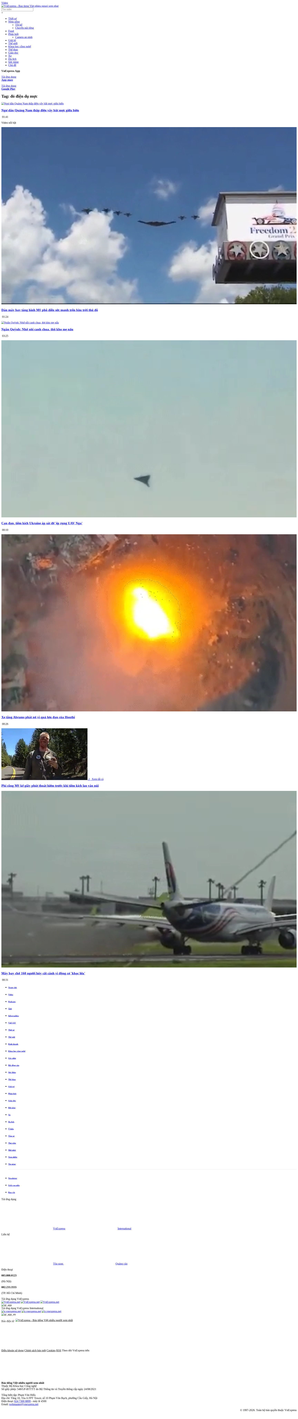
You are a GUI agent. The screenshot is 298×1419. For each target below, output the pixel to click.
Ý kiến (11, 1129)
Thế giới (12, 43)
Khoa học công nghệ (19, 46)
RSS (58, 1350)
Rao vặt (11, 1192)
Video (4, 2)
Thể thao (13, 49)
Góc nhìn (12, 1058)
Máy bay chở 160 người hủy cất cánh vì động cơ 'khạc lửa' (43, 973)
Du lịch (12, 58)
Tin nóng (12, 1164)
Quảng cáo (121, 1263)
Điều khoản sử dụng (12, 1350)
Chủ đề (12, 65)
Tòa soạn (58, 1263)
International (124, 1228)
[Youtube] (221, 1350)
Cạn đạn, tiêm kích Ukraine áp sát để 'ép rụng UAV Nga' (41, 523)
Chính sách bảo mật (35, 1350)
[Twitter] (168, 1350)
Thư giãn (12, 1143)
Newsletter (12, 1178)
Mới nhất (12, 1150)
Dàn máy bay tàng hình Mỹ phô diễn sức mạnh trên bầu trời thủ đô (49, 310)
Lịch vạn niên (13, 1185)
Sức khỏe (13, 62)
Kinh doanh (13, 1044)
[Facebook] (116, 1350)
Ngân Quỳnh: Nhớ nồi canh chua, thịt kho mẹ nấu (37, 329)
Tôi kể (18, 24)
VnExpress (59, 1228)
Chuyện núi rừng (24, 27)
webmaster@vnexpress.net (23, 1404)
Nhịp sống (14, 21)
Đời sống (12, 1108)
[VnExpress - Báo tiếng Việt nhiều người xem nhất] (29, 5)
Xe (10, 55)
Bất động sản (13, 1065)
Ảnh (10, 1009)
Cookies (51, 1350)
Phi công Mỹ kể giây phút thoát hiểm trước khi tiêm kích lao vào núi (50, 785)
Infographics (13, 1016)
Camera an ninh (23, 37)
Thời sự (12, 18)
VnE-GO (12, 1023)
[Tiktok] (27, 1377)
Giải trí (12, 40)
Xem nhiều (12, 1157)
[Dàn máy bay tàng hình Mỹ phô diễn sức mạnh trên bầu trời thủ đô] (149, 303)
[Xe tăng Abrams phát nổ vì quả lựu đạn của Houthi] (149, 710)
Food (11, 30)
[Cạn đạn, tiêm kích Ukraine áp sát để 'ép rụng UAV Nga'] (149, 516)
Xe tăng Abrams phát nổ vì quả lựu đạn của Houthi (38, 717)
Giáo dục (13, 52)
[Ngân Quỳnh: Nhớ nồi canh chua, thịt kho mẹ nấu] (30, 322)
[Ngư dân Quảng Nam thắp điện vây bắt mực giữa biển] (32, 103)
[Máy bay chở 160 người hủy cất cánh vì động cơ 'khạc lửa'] (149, 966)
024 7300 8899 (22, 1401)
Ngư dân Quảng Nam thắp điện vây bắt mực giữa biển (40, 110)
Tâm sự (11, 1136)
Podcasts (12, 1002)
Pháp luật (13, 34)
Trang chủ (12, 987)
